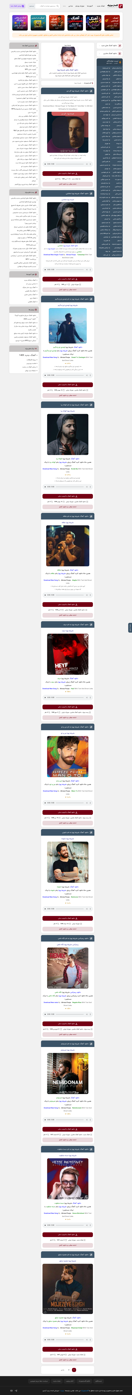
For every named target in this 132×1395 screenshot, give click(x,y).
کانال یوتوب (69, 1381)
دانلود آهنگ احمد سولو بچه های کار (25, 323)
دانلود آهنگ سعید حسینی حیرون (25, 156)
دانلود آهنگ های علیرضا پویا (67, 70)
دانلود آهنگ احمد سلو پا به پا (27, 102)
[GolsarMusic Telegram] (16, 1391)
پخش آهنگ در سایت (29, 367)
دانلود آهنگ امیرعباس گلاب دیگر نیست (23, 170)
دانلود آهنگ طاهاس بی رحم (27, 116)
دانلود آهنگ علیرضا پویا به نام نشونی (75, 832)
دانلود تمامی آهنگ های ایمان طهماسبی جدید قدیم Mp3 (24, 75)
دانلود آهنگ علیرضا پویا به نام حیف (75, 625)
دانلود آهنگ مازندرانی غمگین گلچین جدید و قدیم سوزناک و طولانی (25, 264)
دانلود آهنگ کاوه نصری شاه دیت (26, 163)
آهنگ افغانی (32, 302)
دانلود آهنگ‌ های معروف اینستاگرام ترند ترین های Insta (24, 243)
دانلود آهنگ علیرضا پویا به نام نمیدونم (74, 1044)
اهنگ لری (33, 298)
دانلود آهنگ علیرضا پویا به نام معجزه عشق (73, 1255)
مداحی (70, 6)
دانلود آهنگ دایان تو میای (28, 127)
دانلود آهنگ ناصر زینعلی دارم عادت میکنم (25, 179)
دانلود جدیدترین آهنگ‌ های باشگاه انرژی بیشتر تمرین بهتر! (23, 221)
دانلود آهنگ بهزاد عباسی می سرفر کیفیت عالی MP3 (25, 67)
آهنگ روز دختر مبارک (29, 287)
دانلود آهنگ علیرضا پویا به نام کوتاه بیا (74, 405)
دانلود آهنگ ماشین (110, 53)
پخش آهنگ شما (16, 6)
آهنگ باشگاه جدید (30, 280)
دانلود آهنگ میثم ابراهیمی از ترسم (25, 120)
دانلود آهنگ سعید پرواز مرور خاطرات (24, 174)
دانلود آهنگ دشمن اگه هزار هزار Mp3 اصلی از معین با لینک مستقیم (25, 132)
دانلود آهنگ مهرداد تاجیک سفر (26, 149)
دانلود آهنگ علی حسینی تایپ (26, 91)
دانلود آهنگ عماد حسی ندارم (27, 87)
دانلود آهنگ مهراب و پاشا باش (26, 159)
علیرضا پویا (68, 45)
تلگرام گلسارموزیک (84, 1381)
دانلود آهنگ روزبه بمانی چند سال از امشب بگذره (25, 328)
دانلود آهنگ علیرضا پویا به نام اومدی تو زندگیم (71, 299)
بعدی (62, 1370)
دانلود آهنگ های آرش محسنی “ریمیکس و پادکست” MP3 (23, 257)
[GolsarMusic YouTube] (11, 1391)
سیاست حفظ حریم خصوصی (39, 1381)
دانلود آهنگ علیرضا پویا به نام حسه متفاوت (72, 1149)
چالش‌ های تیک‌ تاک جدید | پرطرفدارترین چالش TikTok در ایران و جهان (23, 236)
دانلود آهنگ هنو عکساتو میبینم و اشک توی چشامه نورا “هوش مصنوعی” (24, 96)
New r (53, 1003)
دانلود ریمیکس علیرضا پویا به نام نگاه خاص (73, 938)
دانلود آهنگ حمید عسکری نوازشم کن (24, 138)
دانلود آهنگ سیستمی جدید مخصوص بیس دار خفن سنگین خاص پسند (24, 214)
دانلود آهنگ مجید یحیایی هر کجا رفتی (24, 105)
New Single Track (57, 255)
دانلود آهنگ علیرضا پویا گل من (77, 91)
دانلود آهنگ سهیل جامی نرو (27, 145)
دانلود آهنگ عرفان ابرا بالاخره (27, 80)
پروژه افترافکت (31, 360)
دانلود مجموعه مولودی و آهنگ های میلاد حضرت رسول (25, 60)
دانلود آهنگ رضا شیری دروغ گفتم (25, 184)
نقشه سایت (57, 1381)
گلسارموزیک (115, 6)
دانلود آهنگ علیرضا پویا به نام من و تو (74, 727)
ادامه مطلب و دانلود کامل (67, 184)
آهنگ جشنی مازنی (30, 295)
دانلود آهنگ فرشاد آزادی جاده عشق (25, 333)
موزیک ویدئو (80, 6)
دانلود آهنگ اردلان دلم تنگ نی (26, 123)
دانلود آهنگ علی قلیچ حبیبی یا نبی (25, 84)
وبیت (62, 1391)
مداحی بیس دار (31, 284)
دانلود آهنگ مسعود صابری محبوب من (24, 141)
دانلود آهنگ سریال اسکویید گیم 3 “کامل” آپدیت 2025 (25, 317)
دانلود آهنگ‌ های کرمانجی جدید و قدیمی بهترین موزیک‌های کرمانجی (23, 53)
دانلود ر (78, 992)
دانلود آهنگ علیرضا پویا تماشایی (77, 193)
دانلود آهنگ (74, 570)
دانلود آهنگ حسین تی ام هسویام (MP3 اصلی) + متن (23, 111)
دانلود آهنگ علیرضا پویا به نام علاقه (75, 516)
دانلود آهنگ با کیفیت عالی (66, 173)
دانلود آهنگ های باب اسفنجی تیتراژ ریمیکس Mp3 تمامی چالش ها (25, 229)
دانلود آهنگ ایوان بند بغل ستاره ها (25, 152)
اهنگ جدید (101, 6)
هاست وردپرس (31, 363)
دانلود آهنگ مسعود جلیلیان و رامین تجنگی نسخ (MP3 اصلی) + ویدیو (25, 339)
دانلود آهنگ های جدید (109, 46)
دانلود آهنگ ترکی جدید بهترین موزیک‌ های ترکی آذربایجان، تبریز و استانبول (24, 250)
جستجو (32, 6)
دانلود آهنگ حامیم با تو (28, 166)
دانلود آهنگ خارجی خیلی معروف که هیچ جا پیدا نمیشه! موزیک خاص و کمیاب (23, 207)
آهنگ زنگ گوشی (30, 291)
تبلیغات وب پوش (30, 371)
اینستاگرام (98, 1381)
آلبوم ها (90, 6)
